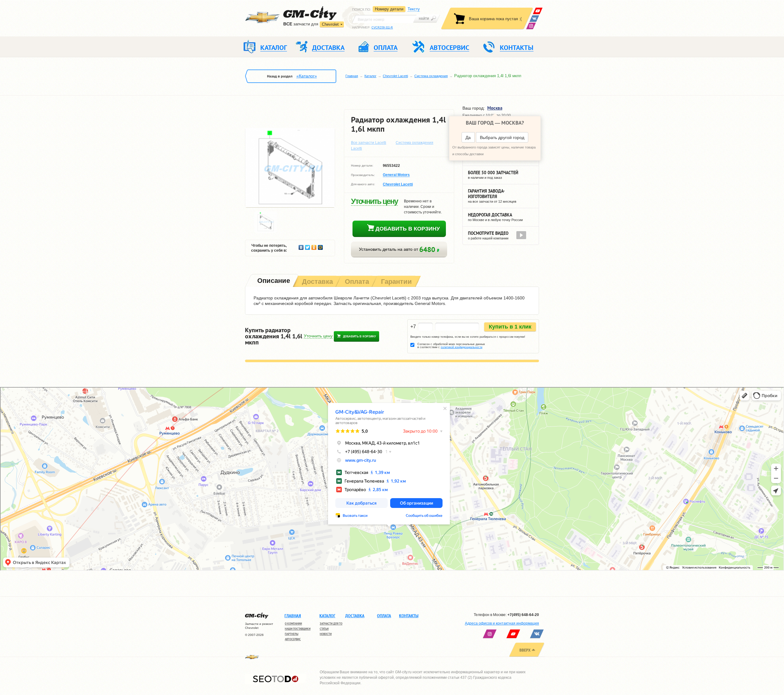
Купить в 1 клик (510, 327)
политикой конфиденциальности (461, 347)
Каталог (370, 76)
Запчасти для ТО (331, 623)
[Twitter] (307, 245)
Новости (326, 634)
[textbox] (384, 19)
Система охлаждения (431, 76)
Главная (351, 76)
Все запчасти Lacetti (368, 143)
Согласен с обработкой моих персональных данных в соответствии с (451, 346)
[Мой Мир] (320, 245)
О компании (293, 623)
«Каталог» (306, 75)
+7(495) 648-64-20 (523, 615)
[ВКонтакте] (534, 18)
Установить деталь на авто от (398, 249)
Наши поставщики (298, 628)
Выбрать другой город (502, 137)
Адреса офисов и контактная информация (502, 623)
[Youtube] (537, 11)
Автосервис (293, 639)
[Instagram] (531, 26)
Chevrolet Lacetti (395, 76)
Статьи (324, 628)
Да (468, 137)
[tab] (273, 281)
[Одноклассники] (314, 245)
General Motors (396, 175)
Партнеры (291, 634)
